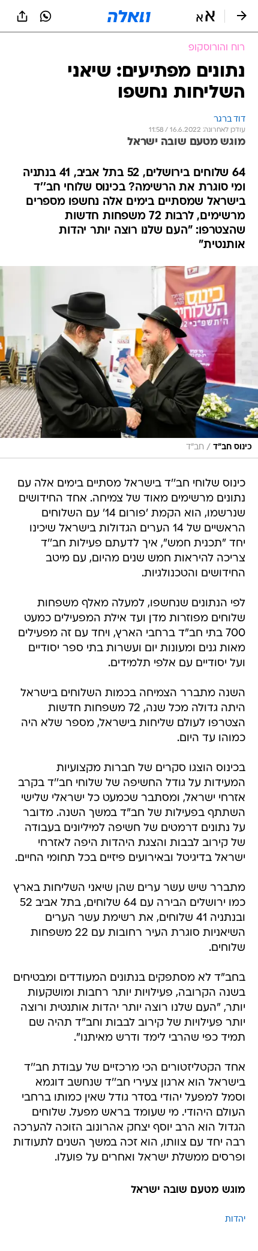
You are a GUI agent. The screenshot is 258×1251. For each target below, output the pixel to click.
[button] (205, 16)
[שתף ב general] (22, 16)
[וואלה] (129, 16)
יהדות (235, 1219)
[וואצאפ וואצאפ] (46, 16)
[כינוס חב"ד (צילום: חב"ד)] (129, 362)
